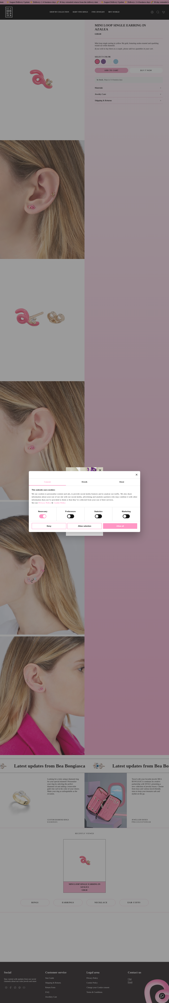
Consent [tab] (47, 482)
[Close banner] (136, 475)
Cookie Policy (60, 503)
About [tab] (121, 482)
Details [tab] (84, 482)
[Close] (100, 470)
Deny (49, 526)
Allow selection (84, 526)
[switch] (70, 516)
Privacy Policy (44, 503)
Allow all (120, 526)
